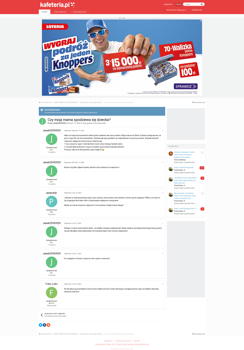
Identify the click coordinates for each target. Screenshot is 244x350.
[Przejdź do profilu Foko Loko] (51, 292)
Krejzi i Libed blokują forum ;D (185, 209)
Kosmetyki (168, 4)
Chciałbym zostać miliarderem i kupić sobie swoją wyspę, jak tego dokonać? (185, 180)
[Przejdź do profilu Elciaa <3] (171, 169)
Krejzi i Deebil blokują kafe (184, 167)
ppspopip (51, 192)
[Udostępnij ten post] (162, 131)
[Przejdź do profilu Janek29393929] (42, 121)
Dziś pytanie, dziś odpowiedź (94, 123)
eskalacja (182, 160)
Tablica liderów (60, 12)
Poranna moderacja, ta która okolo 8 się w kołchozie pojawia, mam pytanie (184, 154)
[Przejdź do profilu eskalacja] (171, 153)
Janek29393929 (59, 123)
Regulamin (108, 341)
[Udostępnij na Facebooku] (44, 325)
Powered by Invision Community (122, 349)
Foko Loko (51, 283)
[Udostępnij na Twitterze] (40, 325)
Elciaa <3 (182, 170)
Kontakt (137, 341)
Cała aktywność (79, 12)
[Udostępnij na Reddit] (48, 325)
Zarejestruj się (197, 10)
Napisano (74, 130)
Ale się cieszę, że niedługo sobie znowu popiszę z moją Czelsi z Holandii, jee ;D (184, 195)
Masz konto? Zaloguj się (176, 10)
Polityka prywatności (123, 341)
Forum (178, 4)
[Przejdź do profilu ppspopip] (51, 201)
